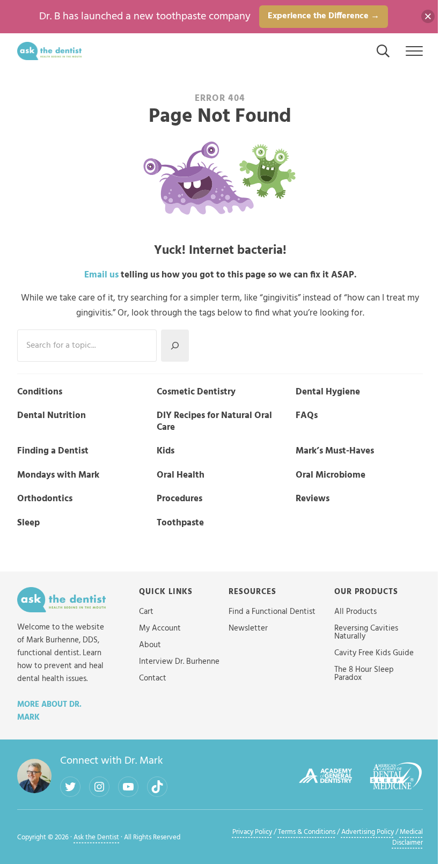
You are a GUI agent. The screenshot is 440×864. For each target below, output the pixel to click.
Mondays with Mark (58, 475)
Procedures (179, 499)
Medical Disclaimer (407, 837)
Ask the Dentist (96, 837)
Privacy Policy (252, 832)
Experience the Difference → (323, 16)
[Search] (175, 346)
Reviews (312, 499)
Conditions (39, 392)
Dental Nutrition (51, 416)
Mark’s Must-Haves (335, 451)
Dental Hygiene (328, 392)
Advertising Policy (367, 832)
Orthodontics (44, 499)
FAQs (307, 416)
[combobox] (87, 346)
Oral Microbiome (330, 475)
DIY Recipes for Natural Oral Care (214, 422)
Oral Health (180, 475)
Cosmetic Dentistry (196, 392)
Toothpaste (180, 523)
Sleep (28, 523)
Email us (101, 275)
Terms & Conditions (306, 832)
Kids (165, 451)
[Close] (428, 16)
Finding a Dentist (53, 451)
